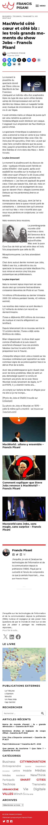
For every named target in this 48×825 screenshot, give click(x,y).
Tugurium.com (9, 412)
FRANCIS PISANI (24, 6)
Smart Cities (33, 779)
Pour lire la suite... (10, 630)
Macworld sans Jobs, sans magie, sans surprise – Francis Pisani (21, 526)
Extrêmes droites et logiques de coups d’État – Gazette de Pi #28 (24, 732)
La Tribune (10, 691)
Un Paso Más (11, 699)
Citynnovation (33, 761)
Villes (7, 794)
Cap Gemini (10, 702)
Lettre (16, 770)
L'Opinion (9, 694)
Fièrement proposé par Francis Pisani (17, 817)
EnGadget (7, 401)
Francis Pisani (17, 53)
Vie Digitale (34, 789)
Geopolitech (40, 766)
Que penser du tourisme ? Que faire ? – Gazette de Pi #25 (24, 749)
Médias (40, 770)
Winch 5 (19, 793)
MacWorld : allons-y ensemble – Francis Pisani (23, 446)
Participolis (8, 780)
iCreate (23, 200)
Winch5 (8, 696)
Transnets (28, 16)
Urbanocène (10, 789)
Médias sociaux (13, 775)
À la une (29, 794)
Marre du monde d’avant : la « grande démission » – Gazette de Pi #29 (24, 725)
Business (7, 16)
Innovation (6, 771)
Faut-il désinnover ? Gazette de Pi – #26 (21, 744)
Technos (17, 16)
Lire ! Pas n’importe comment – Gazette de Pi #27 (24, 738)
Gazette (28, 766)
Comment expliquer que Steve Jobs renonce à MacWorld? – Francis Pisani (22, 485)
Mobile (27, 770)
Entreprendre (11, 766)
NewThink (38, 775)
